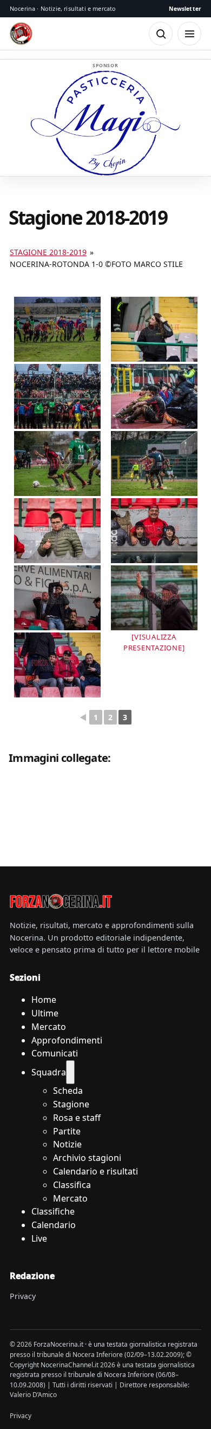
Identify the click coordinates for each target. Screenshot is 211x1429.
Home (43, 1000)
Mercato (48, 1027)
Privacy (23, 1296)
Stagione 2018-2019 (48, 252)
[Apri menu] (189, 33)
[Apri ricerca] (161, 33)
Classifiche (53, 1211)
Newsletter (185, 8)
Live (39, 1238)
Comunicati (54, 1053)
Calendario (53, 1225)
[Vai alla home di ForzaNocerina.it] (61, 901)
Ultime (44, 1013)
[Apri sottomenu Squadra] (70, 1072)
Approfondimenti (66, 1040)
